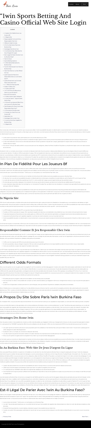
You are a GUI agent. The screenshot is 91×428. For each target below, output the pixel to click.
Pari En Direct (8, 59)
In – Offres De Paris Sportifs (11, 84)
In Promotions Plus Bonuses (12, 110)
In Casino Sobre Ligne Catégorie (13, 96)
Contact (71, 4)
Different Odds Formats (10, 43)
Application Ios (8, 116)
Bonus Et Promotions (10, 94)
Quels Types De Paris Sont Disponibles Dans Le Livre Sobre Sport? (13, 76)
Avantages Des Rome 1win (11, 49)
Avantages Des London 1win (11, 118)
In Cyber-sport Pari (9, 88)
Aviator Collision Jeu (9, 86)
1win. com (55, 172)
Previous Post (6, 416)
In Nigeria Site (8, 37)
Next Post (85, 416)
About (77, 4)
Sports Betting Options (10, 61)
